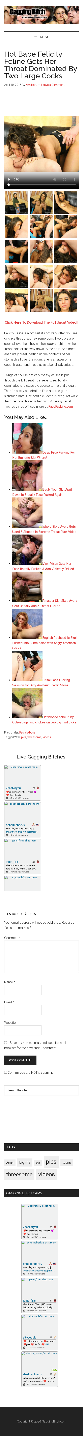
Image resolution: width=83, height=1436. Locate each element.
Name (9, 982)
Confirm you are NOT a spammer (31, 1072)
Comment (12, 938)
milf (38, 1163)
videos (47, 737)
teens (66, 1162)
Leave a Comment (52, 84)
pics (23, 737)
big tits (24, 1162)
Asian (9, 1162)
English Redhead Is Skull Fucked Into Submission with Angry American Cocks (44, 643)
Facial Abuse (27, 732)
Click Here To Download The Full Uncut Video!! (41, 322)
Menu (44, 37)
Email (9, 1002)
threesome (34, 737)
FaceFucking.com (60, 406)
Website (10, 1023)
